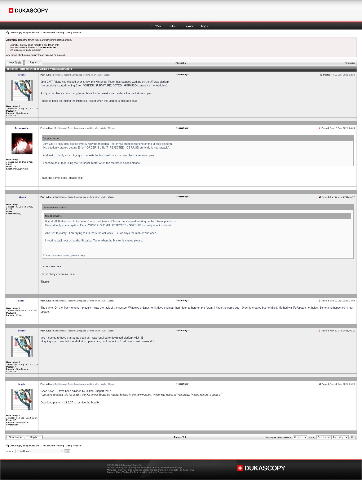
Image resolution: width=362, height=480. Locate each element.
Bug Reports (74, 32)
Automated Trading (53, 32)
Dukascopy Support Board (24, 32)
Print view (350, 63)
